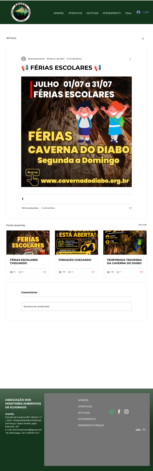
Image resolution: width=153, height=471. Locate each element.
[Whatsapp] (112, 412)
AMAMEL (83, 400)
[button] (142, 38)
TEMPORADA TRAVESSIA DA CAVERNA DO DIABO (124, 261)
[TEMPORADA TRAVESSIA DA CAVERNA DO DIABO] (125, 242)
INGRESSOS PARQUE (86, 425)
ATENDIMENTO (86, 419)
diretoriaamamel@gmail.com (27, 430)
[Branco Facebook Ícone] (119, 412)
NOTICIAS (84, 413)
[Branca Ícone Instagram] (126, 412)
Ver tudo (142, 225)
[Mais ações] (130, 59)
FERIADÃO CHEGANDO (75, 260)
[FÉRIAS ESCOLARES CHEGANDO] (28, 242)
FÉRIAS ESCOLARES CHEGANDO (24, 261)
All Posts (11, 38)
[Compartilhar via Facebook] (22, 198)
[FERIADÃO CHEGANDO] (76, 242)
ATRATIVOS (85, 406)
